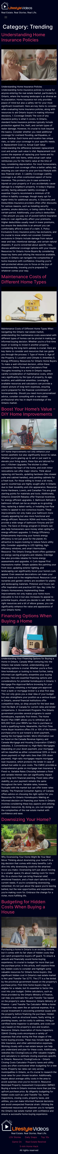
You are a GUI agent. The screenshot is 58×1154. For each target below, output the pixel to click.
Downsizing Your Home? (26, 819)
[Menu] (5, 17)
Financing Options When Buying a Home (26, 618)
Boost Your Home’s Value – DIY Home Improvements (28, 411)
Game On (17, 1141)
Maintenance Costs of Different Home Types (23, 279)
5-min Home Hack (29, 1146)
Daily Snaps (31, 1137)
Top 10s (45, 1137)
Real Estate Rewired (36, 1141)
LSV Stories (15, 1137)
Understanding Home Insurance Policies (23, 37)
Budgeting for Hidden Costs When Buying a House (23, 907)
